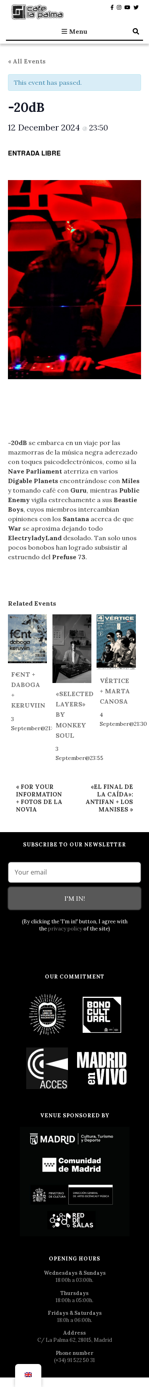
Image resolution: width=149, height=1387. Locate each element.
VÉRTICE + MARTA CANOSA (115, 691)
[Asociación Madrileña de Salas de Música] (102, 1068)
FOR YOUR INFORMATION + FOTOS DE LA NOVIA (39, 798)
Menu (78, 31)
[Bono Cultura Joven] (102, 1014)
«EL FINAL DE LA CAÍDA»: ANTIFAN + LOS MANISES (109, 798)
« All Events (27, 61)
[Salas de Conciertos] (47, 1068)
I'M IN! (74, 898)
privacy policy (65, 928)
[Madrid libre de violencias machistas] (47, 1014)
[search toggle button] (136, 31)
